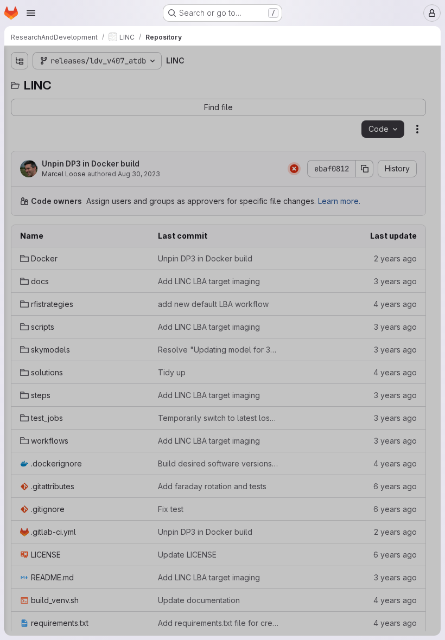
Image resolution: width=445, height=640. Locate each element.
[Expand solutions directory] (19, 188)
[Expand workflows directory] (19, 240)
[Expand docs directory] (19, 118)
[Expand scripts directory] (19, 153)
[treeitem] (90, 101)
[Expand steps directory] (19, 205)
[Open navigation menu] (31, 13)
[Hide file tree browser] (19, 60)
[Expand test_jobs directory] (19, 222)
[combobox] (89, 82)
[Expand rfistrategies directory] (19, 136)
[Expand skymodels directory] (19, 170)
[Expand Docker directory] (19, 101)
